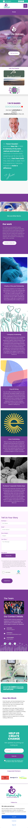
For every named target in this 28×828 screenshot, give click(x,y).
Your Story (4, 539)
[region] (14, 816)
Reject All (14, 824)
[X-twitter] (23, 1)
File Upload (4, 552)
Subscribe (14, 756)
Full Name (3, 520)
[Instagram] (21, 1)
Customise (14, 820)
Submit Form (7, 580)
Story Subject (4, 533)
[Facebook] (19, 1)
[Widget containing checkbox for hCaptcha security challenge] (11, 572)
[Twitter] (10, 644)
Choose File (8, 555)
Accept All (14, 816)
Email (2, 527)
